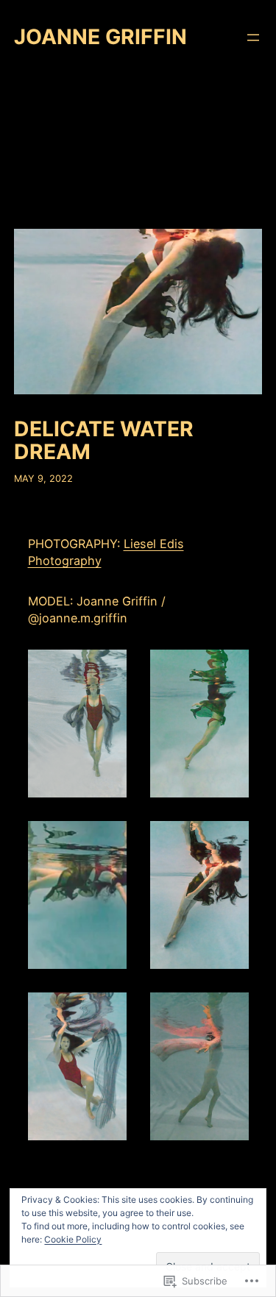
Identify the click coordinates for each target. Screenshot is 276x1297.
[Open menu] (253, 37)
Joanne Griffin (100, 36)
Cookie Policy (73, 1239)
